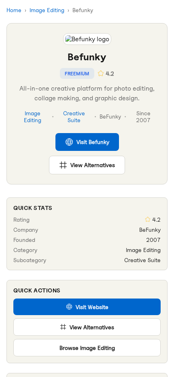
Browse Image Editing (87, 347)
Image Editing (47, 9)
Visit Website (92, 306)
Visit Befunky (92, 141)
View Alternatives (92, 164)
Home (13, 9)
